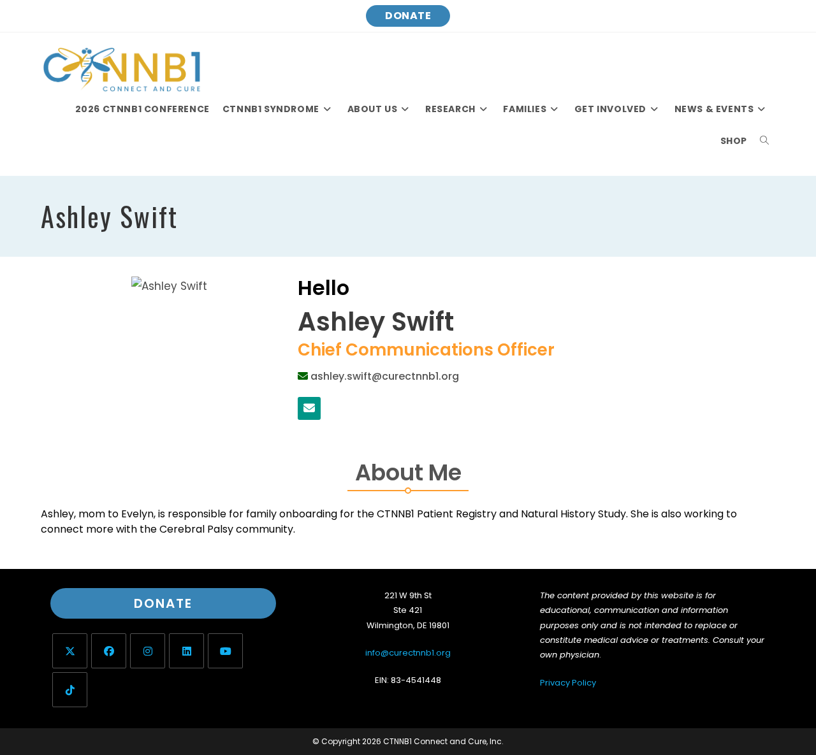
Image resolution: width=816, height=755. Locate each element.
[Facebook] (108, 650)
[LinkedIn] (186, 650)
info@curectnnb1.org (408, 653)
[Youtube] (225, 650)
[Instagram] (147, 650)
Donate (408, 15)
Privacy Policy (568, 683)
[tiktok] (69, 689)
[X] (69, 650)
